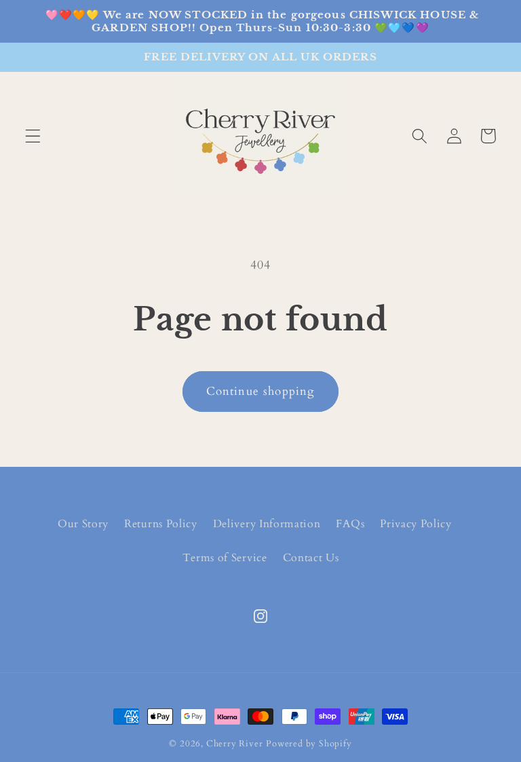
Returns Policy (160, 523)
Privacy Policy (416, 523)
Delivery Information (267, 523)
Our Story (83, 523)
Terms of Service (224, 557)
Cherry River (234, 744)
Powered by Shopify (309, 744)
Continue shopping (260, 391)
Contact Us (311, 557)
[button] (33, 136)
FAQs (350, 523)
